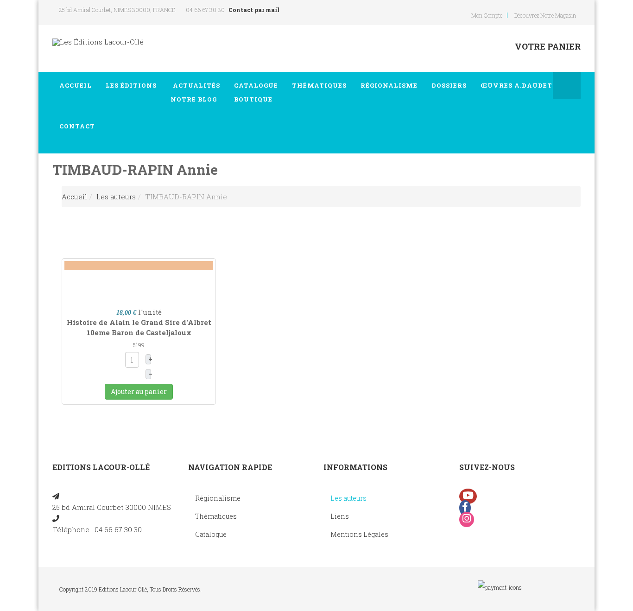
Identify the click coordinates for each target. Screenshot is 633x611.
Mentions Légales (359, 534)
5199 (139, 345)
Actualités (195, 92)
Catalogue (256, 92)
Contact (77, 126)
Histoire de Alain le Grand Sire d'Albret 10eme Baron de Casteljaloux (139, 327)
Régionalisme (389, 85)
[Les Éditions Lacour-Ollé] (98, 42)
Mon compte (486, 15)
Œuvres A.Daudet (516, 85)
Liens (339, 516)
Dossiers (449, 85)
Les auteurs (116, 196)
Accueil (75, 85)
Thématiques (319, 85)
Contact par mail (253, 9)
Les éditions (131, 85)
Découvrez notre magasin (545, 15)
